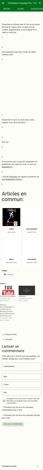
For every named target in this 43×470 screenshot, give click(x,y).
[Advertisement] (21, 89)
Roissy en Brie (11, 334)
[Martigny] (9, 312)
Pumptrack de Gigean (8, 296)
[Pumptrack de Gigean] (8, 290)
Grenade (8, 339)
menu (3, 3)
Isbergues (22, 296)
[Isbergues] (27, 290)
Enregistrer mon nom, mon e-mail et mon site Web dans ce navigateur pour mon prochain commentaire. (23, 401)
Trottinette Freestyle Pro (19, 3)
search (40, 3)
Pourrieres (13, 177)
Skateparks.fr (7, 167)
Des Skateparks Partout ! (12, 179)
